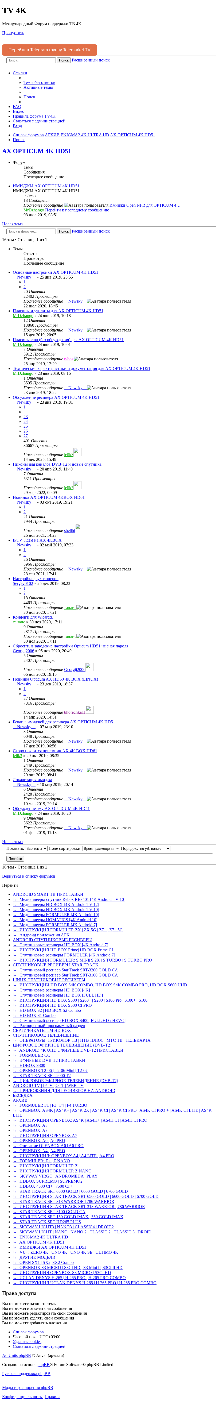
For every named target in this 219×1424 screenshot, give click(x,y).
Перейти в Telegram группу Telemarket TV (49, 50)
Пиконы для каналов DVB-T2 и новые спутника (57, 464)
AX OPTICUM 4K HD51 (36, 151)
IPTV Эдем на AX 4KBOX (37, 540)
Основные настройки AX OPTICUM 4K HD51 (55, 272)
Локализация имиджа (32, 779)
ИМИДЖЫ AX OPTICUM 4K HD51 (46, 186)
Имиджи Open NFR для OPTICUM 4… (145, 205)
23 (26, 416)
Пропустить (13, 32)
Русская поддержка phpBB (26, 1373)
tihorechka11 (75, 712)
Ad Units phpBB (16, 1355)
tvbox (69, 359)
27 (26, 436)
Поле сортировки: (66, 848)
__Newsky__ (24, 277)
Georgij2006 (23, 651)
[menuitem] (39, 82)
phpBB (43, 1364)
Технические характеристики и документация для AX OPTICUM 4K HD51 (81, 368)
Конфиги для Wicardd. (33, 617)
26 (26, 431)
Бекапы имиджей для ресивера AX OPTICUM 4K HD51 (64, 722)
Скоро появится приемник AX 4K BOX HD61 (55, 750)
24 (26, 421)
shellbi (69, 530)
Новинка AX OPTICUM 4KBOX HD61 (49, 497)
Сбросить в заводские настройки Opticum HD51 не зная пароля (70, 646)
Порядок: (130, 848)
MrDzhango (34, 210)
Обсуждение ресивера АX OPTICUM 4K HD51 (56, 397)
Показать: (15, 848)
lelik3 (68, 454)
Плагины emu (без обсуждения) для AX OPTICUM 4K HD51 (68, 339)
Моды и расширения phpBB (27, 1387)
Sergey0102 (23, 583)
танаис (70, 607)
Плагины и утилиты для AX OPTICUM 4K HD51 (58, 310)
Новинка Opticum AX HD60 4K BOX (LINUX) (55, 679)
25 (26, 426)
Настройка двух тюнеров (35, 578)
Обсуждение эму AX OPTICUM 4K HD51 (51, 808)
